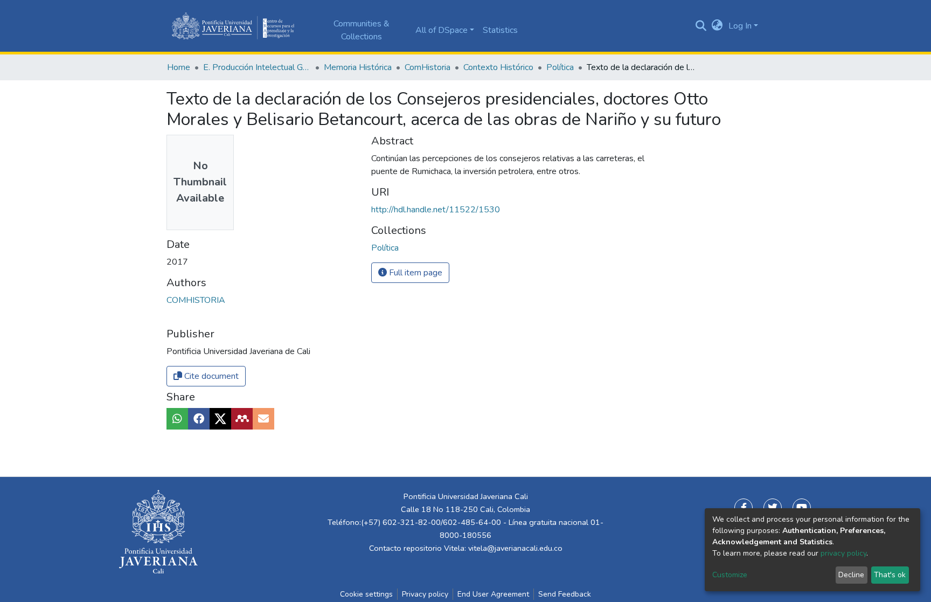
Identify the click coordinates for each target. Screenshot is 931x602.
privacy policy (843, 553)
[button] (717, 25)
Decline (851, 575)
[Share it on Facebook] (199, 419)
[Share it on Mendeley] (242, 419)
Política (560, 67)
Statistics (500, 30)
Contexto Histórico (498, 67)
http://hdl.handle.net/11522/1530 (435, 210)
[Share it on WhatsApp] (177, 419)
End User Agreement (493, 594)
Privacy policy (425, 594)
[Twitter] (772, 508)
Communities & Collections (362, 30)
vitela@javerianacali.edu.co (515, 548)
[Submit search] (701, 26)
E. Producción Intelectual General (257, 67)
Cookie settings (366, 594)
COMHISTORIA (195, 300)
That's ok (890, 575)
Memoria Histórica (358, 67)
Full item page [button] (414, 273)
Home (178, 67)
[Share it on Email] (263, 419)
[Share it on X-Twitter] (220, 419)
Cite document (210, 376)
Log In (740, 26)
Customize (729, 575)
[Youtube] (802, 508)
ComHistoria (427, 67)
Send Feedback (564, 594)
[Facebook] (743, 508)
